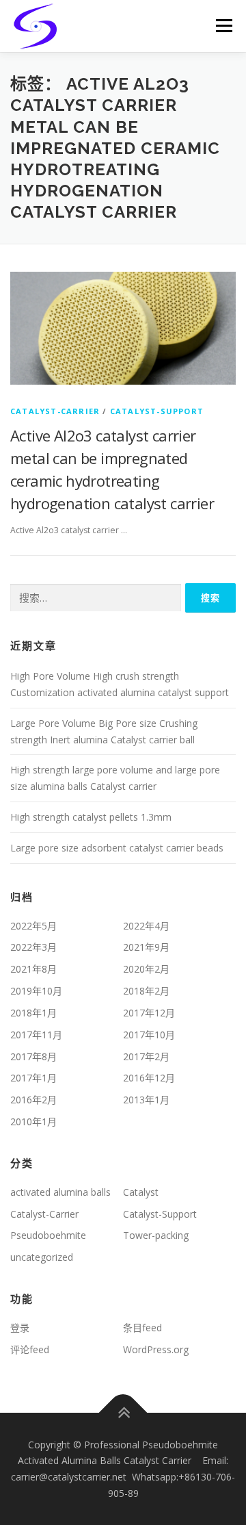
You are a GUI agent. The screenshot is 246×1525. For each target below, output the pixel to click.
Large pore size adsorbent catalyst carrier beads (116, 847)
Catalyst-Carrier (55, 411)
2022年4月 (146, 925)
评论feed (29, 1349)
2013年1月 (146, 1099)
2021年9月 (146, 946)
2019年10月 (36, 990)
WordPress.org (156, 1349)
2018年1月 (33, 1012)
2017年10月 (149, 1034)
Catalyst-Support (157, 411)
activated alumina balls (60, 1192)
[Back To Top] (123, 1412)
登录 (19, 1327)
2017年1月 (33, 1077)
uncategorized (41, 1257)
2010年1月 (33, 1121)
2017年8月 (33, 1056)
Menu (223, 25)
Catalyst (141, 1192)
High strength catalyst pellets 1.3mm (91, 816)
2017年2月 (146, 1056)
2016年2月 (33, 1099)
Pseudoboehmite (48, 1235)
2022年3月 (33, 946)
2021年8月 (33, 968)
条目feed (142, 1327)
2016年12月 (149, 1077)
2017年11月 (36, 1034)
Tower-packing (156, 1235)
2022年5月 (33, 925)
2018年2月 (146, 990)
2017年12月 (149, 1012)
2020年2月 (146, 968)
